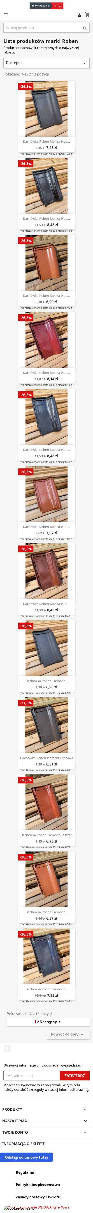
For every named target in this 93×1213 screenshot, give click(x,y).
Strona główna (41, 5)
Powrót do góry (68, 1035)
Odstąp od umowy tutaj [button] (26, 1157)
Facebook (7, 1048)
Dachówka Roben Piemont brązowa (46, 758)
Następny (51, 1022)
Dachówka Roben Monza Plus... (46, 141)
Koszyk (61, 5)
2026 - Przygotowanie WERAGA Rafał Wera (36, 1207)
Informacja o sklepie (23, 1143)
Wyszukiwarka (55, 5)
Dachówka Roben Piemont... (46, 681)
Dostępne (46, 63)
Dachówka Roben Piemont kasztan (47, 835)
